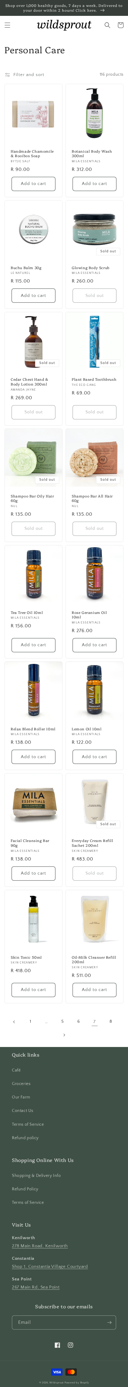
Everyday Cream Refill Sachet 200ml (92, 842)
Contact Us (22, 1110)
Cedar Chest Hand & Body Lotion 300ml (30, 381)
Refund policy (25, 1138)
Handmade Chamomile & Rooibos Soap (32, 153)
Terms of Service (28, 1124)
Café (16, 1070)
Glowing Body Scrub (91, 267)
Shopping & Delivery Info (36, 1175)
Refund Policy (25, 1189)
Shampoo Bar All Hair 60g (92, 498)
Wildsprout (56, 1382)
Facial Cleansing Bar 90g (30, 842)
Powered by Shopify (77, 1382)
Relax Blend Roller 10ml (33, 728)
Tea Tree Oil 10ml (27, 612)
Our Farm (21, 1097)
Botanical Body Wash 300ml (92, 153)
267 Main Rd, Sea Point (36, 1287)
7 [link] (94, 1021)
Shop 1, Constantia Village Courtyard (50, 1266)
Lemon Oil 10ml (87, 728)
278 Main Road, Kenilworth (40, 1245)
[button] (7, 25)
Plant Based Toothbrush (94, 379)
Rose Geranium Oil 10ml (89, 614)
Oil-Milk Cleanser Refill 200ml (94, 959)
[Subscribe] (109, 1322)
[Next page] (64, 1035)
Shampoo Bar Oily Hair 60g (32, 498)
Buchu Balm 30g (26, 267)
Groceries (21, 1083)
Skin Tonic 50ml (26, 957)
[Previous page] (14, 1021)
